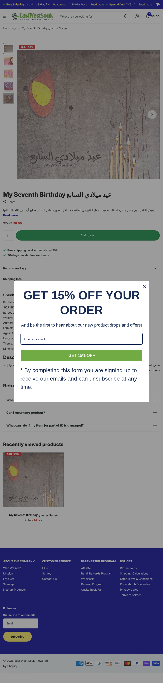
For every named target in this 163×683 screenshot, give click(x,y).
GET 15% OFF (81, 355)
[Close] (144, 286)
